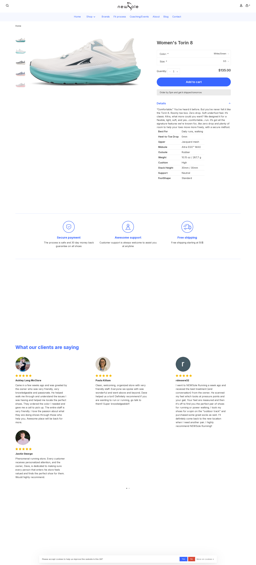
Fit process (119, 16)
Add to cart (194, 82)
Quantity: (162, 71)
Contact (176, 16)
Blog (165, 16)
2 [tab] (129, 488)
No (191, 559)
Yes (183, 559)
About (156, 16)
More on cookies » (205, 559)
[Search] (7, 6)
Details (161, 103)
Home (77, 16)
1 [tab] (127, 488)
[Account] (241, 6)
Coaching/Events (139, 16)
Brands (106, 16)
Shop (89, 16)
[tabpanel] (86, 62)
